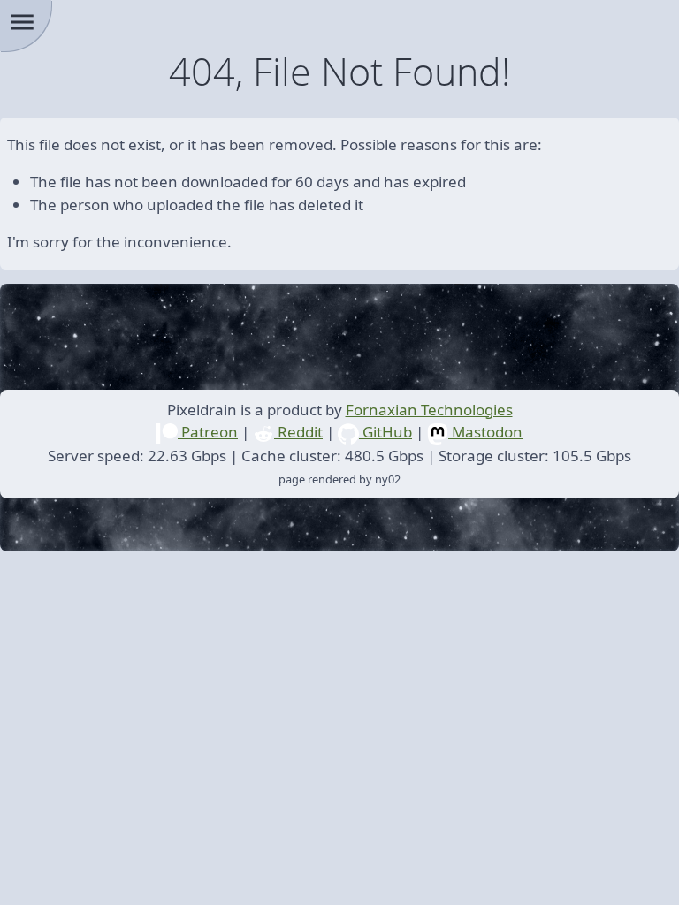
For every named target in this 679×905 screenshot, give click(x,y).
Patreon (208, 432)
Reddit (298, 432)
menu (22, 22)
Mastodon (485, 432)
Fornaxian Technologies (429, 409)
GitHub (385, 432)
